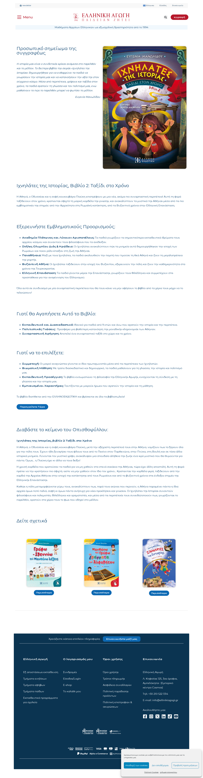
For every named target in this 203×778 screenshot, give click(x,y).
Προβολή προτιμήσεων (185, 765)
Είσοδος (163, 5)
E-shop (67, 685)
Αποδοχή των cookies (136, 765)
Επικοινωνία (177, 5)
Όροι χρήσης (110, 672)
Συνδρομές (70, 672)
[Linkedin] (163, 716)
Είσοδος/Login (72, 678)
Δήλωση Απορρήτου (168, 772)
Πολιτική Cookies (151, 772)
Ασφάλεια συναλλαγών (117, 685)
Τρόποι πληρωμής (114, 678)
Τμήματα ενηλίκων (35, 678)
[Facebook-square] (145, 716)
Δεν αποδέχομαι (160, 765)
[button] (165, 17)
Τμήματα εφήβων (34, 685)
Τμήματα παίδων (33, 691)
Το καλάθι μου (72, 691)
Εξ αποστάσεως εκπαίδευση (40, 672)
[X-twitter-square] (157, 716)
